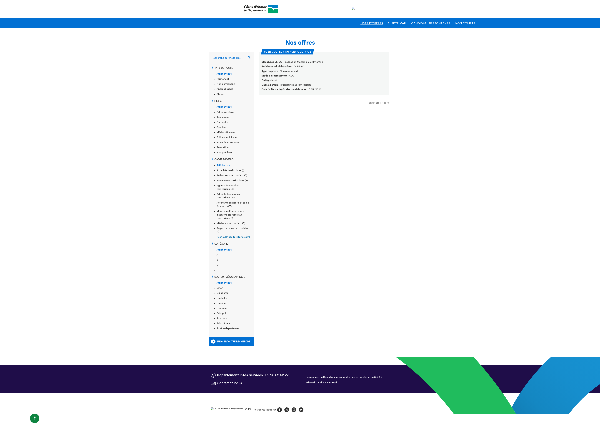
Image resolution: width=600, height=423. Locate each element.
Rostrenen (222, 318)
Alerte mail (397, 23)
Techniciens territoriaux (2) (232, 180)
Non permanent (226, 84)
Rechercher (250, 58)
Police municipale (227, 137)
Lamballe (222, 298)
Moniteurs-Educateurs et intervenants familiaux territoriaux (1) (231, 214)
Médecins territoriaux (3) (231, 223)
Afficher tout (224, 74)
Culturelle (222, 122)
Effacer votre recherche (233, 341)
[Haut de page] (19, 418)
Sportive (221, 127)
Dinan (220, 288)
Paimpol (221, 313)
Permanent (223, 79)
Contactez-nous (229, 383)
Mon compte (465, 23)
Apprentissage (225, 89)
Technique (223, 117)
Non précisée (224, 152)
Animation (223, 147)
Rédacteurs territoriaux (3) (232, 175)
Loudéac (222, 308)
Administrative (225, 112)
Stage (220, 94)
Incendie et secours (228, 142)
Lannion (221, 303)
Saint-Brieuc (224, 323)
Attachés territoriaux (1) (230, 170)
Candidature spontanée (430, 23)
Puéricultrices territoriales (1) (233, 237)
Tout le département (229, 328)
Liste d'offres (371, 23)
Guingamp (222, 293)
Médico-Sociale (226, 132)
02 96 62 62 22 (277, 375)
